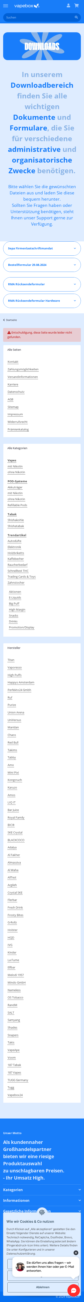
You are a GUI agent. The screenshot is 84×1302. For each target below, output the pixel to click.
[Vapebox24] (27, 5)
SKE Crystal (15, 832)
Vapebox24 (15, 1095)
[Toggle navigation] (5, 3)
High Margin (17, 609)
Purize (12, 705)
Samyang (14, 1020)
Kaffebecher (16, 559)
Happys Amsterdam (21, 682)
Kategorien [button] (13, 1190)
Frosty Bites (15, 915)
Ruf (10, 697)
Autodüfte (14, 541)
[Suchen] (76, 17)
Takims (12, 750)
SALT (11, 1013)
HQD (11, 937)
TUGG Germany (18, 1080)
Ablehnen (43, 1287)
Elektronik (14, 547)
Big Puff (14, 603)
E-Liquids (15, 597)
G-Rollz (12, 922)
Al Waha (13, 870)
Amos (11, 795)
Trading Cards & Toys (22, 577)
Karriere (13, 384)
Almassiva (14, 862)
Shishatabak (16, 526)
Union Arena (16, 712)
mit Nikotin (15, 466)
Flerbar (12, 900)
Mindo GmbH (17, 982)
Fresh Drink (15, 907)
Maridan (13, 727)
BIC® (11, 825)
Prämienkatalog (18, 429)
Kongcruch (15, 780)
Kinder (12, 952)
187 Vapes (14, 1072)
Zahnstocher (16, 583)
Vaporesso (15, 667)
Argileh (12, 885)
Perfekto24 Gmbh (19, 690)
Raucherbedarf (17, 565)
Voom (12, 1057)
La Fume (13, 960)
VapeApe (13, 1050)
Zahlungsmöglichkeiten (23, 369)
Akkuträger (15, 487)
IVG (10, 945)
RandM (12, 1005)
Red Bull (13, 742)
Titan (11, 660)
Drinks (13, 621)
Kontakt (13, 362)
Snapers (13, 1035)
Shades (12, 1027)
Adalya (12, 847)
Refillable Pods (17, 505)
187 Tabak (14, 1065)
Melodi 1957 (16, 975)
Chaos (12, 735)
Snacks (13, 615)
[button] (68, 6)
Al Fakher (14, 855)
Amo (11, 765)
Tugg (11, 1087)
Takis (11, 1042)
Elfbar (11, 967)
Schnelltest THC (18, 571)
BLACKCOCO (16, 840)
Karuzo (12, 787)
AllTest (12, 877)
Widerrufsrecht (18, 422)
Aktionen (15, 592)
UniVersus (14, 720)
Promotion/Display (21, 627)
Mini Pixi (13, 772)
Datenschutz (16, 392)
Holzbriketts (16, 553)
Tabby (12, 757)
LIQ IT (11, 802)
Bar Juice (13, 810)
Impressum (15, 414)
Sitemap (13, 407)
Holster (12, 930)
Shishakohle (16, 520)
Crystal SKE (15, 892)
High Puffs (15, 675)
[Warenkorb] (76, 6)
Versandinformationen (23, 377)
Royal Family (16, 817)
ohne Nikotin (16, 472)
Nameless (14, 990)
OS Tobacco (15, 997)
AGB (10, 399)
